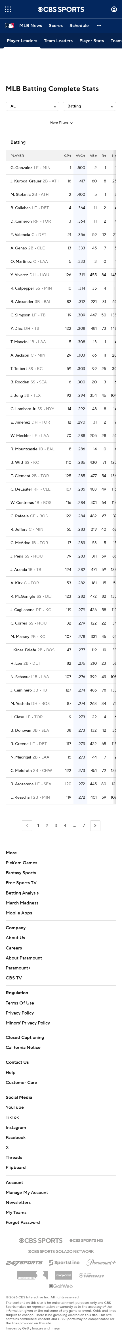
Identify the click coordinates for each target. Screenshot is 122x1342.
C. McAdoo (20, 543)
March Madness (22, 903)
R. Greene (19, 744)
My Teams (16, 1212)
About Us (15, 938)
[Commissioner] (32, 1273)
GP (66, 156)
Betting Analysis (22, 893)
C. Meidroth (21, 770)
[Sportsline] (64, 1261)
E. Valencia (20, 234)
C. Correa (18, 623)
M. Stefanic (20, 194)
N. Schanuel (21, 677)
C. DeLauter (21, 489)
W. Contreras (22, 502)
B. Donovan (20, 730)
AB (92, 156)
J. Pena (16, 556)
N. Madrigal (20, 757)
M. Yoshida (20, 703)
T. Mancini (19, 342)
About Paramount (24, 958)
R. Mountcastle (23, 449)
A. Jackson (19, 355)
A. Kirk (16, 583)
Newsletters (18, 1202)
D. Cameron (21, 221)
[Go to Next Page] (95, 825)
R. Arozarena (21, 784)
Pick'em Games (21, 863)
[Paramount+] (101, 1261)
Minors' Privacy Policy (28, 1023)
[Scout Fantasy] (92, 1275)
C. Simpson (20, 315)
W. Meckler (20, 435)
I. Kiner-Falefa (23, 650)
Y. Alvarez (19, 275)
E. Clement (20, 476)
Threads (14, 1157)
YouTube (15, 1107)
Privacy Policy (20, 1013)
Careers (14, 948)
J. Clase (17, 717)
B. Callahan (20, 208)
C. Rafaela (19, 516)
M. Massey (19, 636)
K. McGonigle (22, 596)
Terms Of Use (20, 1003)
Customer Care (21, 1082)
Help (11, 1072)
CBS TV (14, 978)
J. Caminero (21, 690)
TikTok (12, 1117)
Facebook (16, 1137)
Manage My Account (27, 1192)
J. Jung (16, 395)
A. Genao (18, 248)
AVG (79, 156)
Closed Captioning (25, 1037)
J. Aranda (18, 569)
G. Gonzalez (21, 167)
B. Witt (16, 462)
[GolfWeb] (61, 1286)
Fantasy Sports (21, 873)
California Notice (23, 1047)
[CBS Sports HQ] (86, 1240)
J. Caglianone (22, 610)
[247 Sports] (24, 1261)
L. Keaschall (21, 797)
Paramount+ (18, 968)
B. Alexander (21, 301)
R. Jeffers (18, 529)
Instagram (16, 1127)
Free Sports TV (21, 883)
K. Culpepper (22, 288)
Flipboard (16, 1167)
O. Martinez (21, 261)
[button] (8, 9)
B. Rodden (19, 382)
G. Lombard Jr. (23, 409)
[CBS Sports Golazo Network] (61, 1251)
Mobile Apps (19, 913)
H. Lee (16, 663)
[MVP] (63, 1273)
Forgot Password (23, 1222)
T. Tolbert (18, 368)
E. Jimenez (20, 422)
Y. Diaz (16, 328)
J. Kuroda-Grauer (25, 181)
